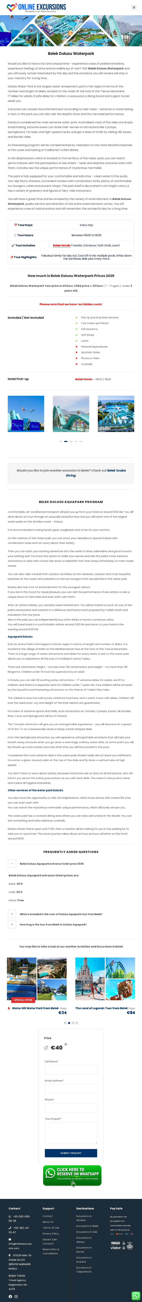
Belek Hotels (83, 379)
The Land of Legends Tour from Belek (101, 1008)
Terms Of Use (51, 1227)
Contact (48, 1216)
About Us (48, 1222)
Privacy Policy (51, 1233)
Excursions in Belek (87, 1226)
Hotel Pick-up (18, 379)
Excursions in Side (86, 1232)
